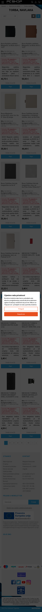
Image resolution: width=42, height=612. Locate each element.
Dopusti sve (21, 314)
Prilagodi (21, 309)
